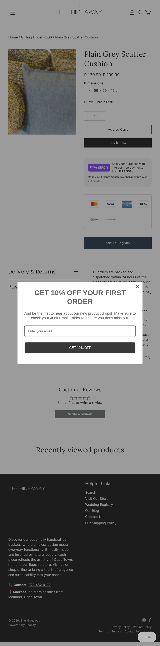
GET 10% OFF (80, 348)
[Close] (137, 287)
